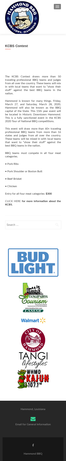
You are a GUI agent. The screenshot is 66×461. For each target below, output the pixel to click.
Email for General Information (33, 424)
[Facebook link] (33, 445)
